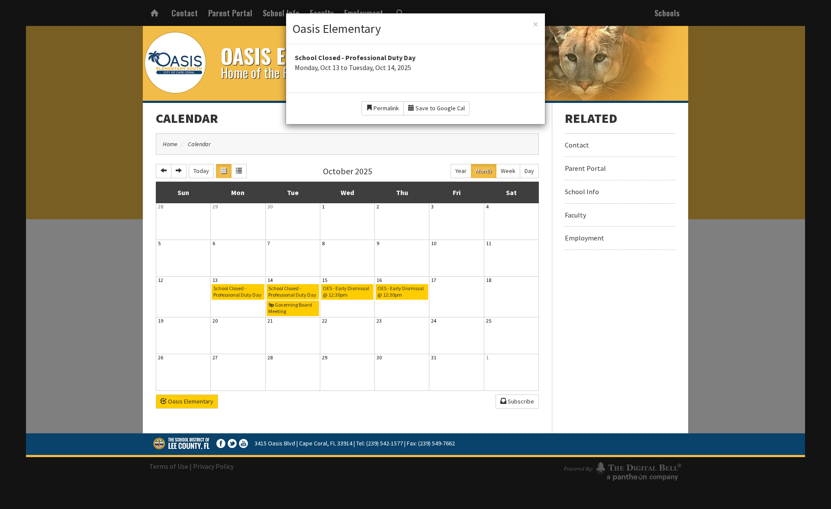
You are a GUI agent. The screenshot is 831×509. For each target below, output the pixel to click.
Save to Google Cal (439, 108)
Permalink (385, 108)
